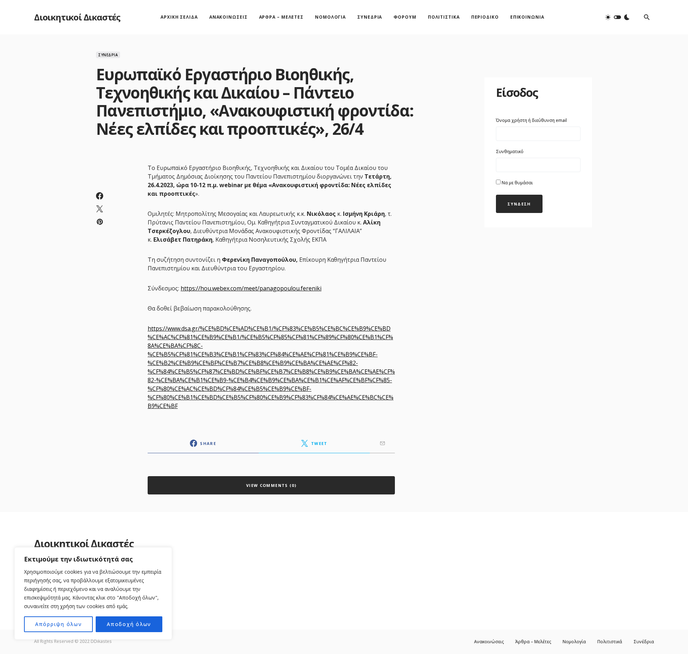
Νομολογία (574, 642)
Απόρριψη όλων (58, 624)
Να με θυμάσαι (517, 183)
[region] (93, 593)
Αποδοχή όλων (129, 624)
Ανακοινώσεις (489, 642)
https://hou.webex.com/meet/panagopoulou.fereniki (251, 288)
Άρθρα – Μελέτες (533, 642)
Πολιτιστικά (609, 642)
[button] (617, 17)
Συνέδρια (108, 54)
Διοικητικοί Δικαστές (77, 17)
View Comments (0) (271, 485)
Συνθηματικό (510, 151)
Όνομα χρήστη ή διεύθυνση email (531, 120)
